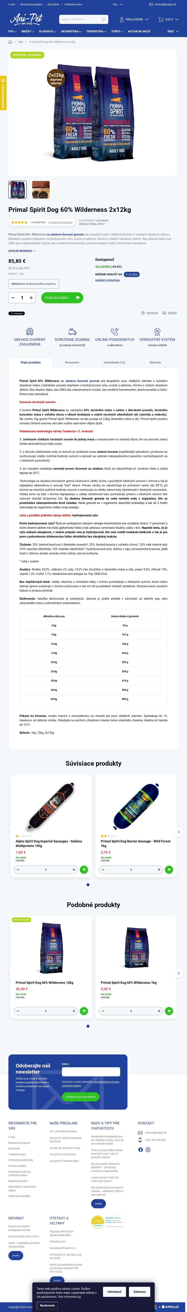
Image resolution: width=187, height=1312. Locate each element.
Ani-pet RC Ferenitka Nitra (64, 1160)
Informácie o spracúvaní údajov (22, 1188)
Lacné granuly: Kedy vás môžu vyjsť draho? (105, 1179)
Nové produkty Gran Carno (23, 1236)
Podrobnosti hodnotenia (60, 222)
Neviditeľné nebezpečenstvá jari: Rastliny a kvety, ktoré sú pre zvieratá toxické (107, 1140)
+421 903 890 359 (155, 1139)
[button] (88, 884)
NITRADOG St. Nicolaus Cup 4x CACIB (65, 1256)
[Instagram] (148, 1149)
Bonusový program (31, 4)
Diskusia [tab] (155, 362)
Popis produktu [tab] (31, 362)
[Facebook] (140, 1149)
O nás (11, 4)
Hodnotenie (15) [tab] (114, 362)
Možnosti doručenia (107, 280)
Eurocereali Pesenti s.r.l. (63, 1248)
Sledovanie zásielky (19, 1196)
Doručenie (53, 4)
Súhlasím (139, 1292)
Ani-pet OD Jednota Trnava (65, 1148)
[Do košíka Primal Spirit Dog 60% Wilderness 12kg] (84, 1011)
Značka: (92, 224)
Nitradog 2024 (58, 1241)
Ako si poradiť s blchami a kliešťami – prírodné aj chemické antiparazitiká (105, 1167)
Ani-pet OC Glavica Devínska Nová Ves (65, 1139)
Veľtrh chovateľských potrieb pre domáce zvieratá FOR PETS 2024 (66, 1268)
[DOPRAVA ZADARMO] (51, 947)
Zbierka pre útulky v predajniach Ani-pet (19, 1228)
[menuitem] (13, 31)
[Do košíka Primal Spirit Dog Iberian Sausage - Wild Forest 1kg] (169, 870)
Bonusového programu (43, 283)
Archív (98, 1203)
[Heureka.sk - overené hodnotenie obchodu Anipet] (108, 1222)
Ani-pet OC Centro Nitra (63, 1154)
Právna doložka (17, 1165)
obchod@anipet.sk (156, 1132)
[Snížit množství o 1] (18, 870)
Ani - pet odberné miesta (63, 1131)
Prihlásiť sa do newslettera (81, 1096)
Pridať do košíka (56, 298)
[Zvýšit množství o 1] (74, 870)
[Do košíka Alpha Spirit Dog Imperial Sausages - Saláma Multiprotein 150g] (84, 870)
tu (79, 1296)
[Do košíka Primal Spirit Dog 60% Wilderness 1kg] (169, 1011)
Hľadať (103, 19)
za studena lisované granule (65, 234)
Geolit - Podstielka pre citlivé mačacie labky (24, 1244)
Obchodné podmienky (20, 1160)
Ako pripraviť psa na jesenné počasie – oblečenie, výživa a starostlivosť (107, 1191)
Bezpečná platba (17, 1181)
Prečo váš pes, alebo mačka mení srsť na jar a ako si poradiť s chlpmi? (106, 1154)
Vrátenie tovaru (73, 4)
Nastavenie (47, 1305)
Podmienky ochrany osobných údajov (19, 1173)
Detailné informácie (20, 251)
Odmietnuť (114, 1292)
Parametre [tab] (72, 362)
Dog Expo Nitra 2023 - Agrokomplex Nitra (62, 1233)
